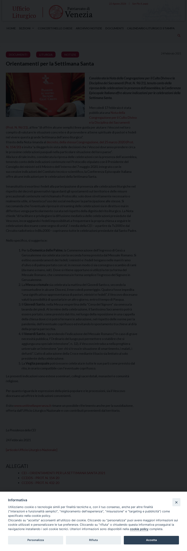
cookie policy (139, 529)
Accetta (151, 540)
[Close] (176, 502)
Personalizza (35, 540)
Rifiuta (93, 540)
